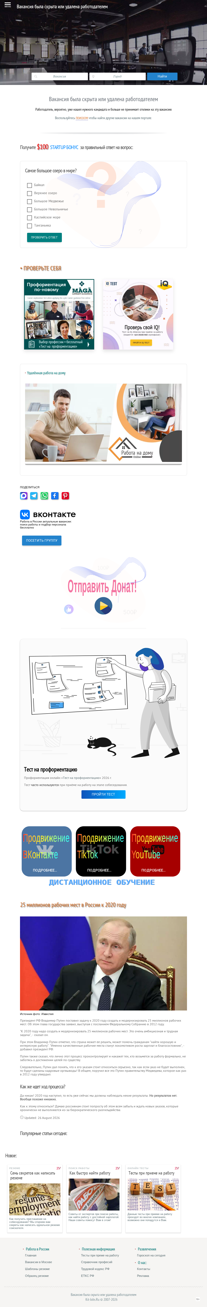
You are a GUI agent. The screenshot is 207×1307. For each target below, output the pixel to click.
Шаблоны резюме (37, 1269)
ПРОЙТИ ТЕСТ (103, 794)
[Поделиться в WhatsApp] (45, 498)
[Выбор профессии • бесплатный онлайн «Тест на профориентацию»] (59, 314)
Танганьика (42, 225)
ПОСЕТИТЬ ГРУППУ (41, 540)
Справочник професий (96, 1262)
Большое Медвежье (49, 201)
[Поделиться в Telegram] (35, 498)
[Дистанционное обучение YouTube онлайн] (155, 851)
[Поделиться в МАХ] (24, 498)
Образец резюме (37, 1275)
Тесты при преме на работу (100, 1255)
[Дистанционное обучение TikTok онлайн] (101, 851)
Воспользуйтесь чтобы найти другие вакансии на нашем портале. (103, 118)
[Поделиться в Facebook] (56, 498)
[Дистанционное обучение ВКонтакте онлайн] (47, 851)
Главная (30, 1255)
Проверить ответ (44, 237)
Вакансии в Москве (38, 1262)
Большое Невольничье (51, 209)
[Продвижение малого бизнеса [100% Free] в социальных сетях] (103, 883)
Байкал (39, 185)
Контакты (143, 1269)
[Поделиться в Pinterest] (66, 498)
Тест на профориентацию (81, 778)
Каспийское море (47, 217)
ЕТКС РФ (87, 1275)
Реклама (143, 1275)
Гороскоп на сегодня (151, 1255)
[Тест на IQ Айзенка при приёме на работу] (138, 314)
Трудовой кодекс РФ (95, 1269)
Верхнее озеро (45, 193)
